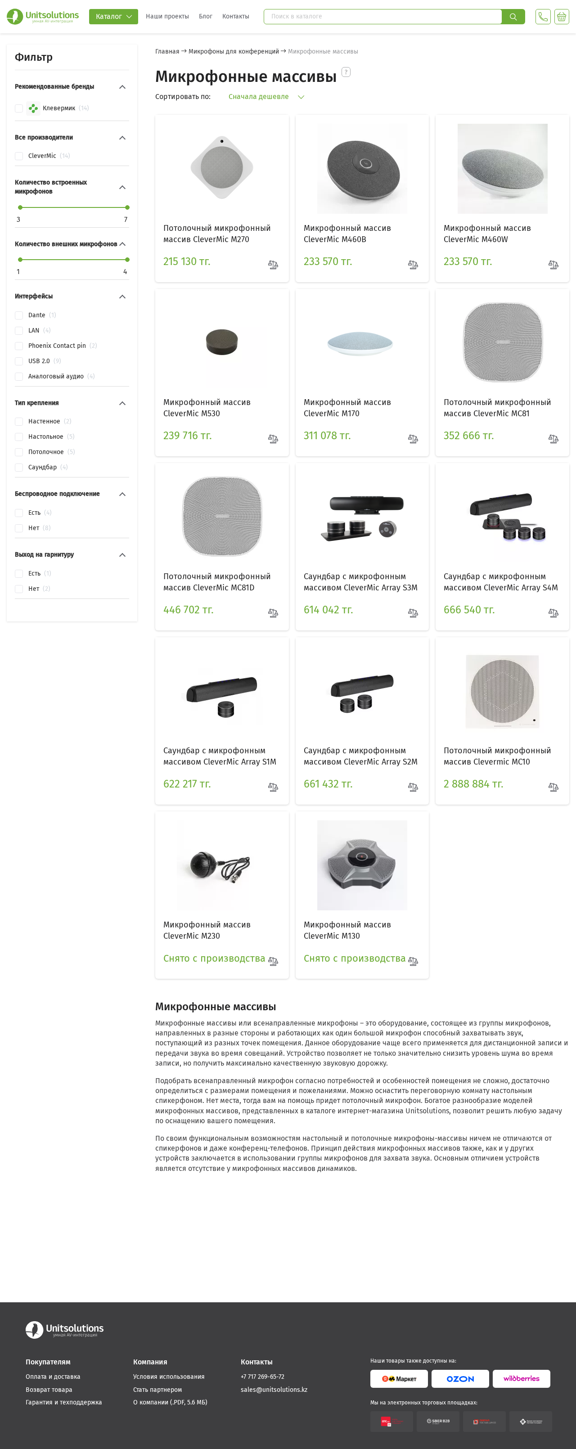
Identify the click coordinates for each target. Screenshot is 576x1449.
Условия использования (169, 1377)
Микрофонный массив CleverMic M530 (207, 407)
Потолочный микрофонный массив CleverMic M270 (217, 233)
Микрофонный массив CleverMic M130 (347, 930)
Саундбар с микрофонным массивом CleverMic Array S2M (361, 756)
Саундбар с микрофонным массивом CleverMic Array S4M (501, 582)
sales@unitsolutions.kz (274, 1390)
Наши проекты (167, 16)
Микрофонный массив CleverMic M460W (487, 233)
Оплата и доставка (53, 1377)
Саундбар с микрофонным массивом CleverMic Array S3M (361, 582)
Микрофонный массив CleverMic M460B (347, 233)
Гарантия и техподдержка (64, 1402)
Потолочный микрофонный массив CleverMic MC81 (497, 407)
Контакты (235, 16)
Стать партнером (157, 1390)
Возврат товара (49, 1390)
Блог (205, 16)
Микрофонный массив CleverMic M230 (207, 930)
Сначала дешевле (260, 96)
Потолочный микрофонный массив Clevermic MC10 (497, 756)
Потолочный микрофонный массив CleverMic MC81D (217, 582)
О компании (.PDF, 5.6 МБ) (170, 1402)
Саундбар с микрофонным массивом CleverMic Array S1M (219, 756)
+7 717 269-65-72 (262, 1377)
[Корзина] (562, 16)
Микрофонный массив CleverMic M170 (347, 407)
